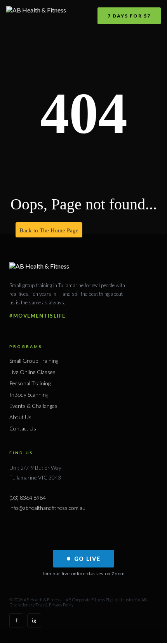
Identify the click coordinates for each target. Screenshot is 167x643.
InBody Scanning (28, 394)
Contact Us (22, 428)
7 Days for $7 (129, 16)
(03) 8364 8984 (27, 497)
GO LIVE (87, 558)
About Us (20, 417)
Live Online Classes (32, 372)
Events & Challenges (33, 405)
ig (34, 620)
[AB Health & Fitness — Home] (36, 15)
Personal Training (29, 383)
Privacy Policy (61, 604)
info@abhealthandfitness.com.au (47, 507)
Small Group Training (33, 360)
